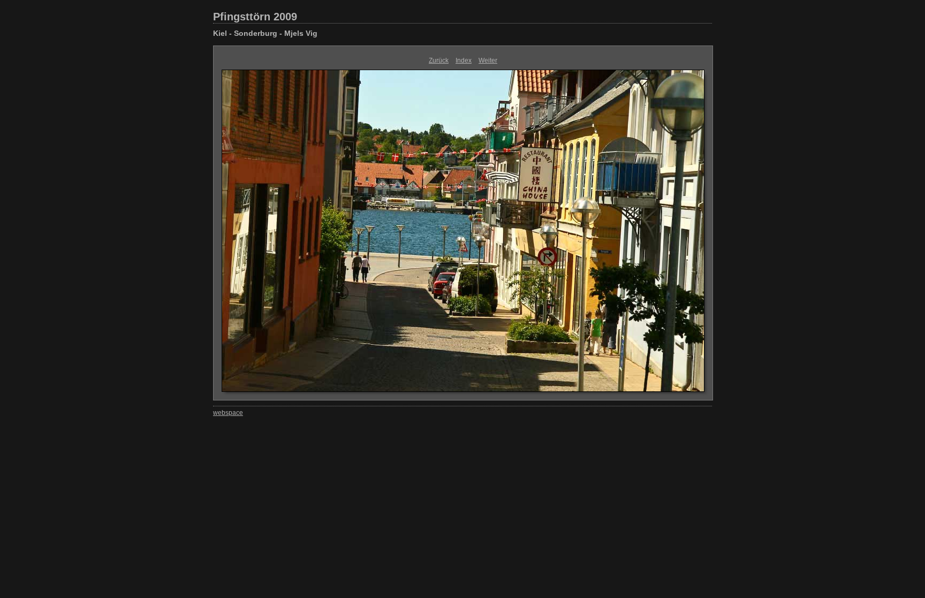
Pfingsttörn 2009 (255, 16)
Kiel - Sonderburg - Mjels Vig (265, 33)
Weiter (488, 60)
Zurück (439, 60)
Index (464, 60)
